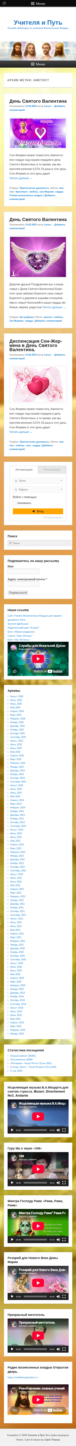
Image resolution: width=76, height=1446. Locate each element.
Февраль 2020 (17, 985)
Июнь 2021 (16, 926)
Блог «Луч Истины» (19, 639)
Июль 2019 (16, 1011)
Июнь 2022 (16, 881)
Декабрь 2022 (17, 859)
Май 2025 (15, 752)
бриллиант (22, 191)
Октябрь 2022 (17, 867)
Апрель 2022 (17, 889)
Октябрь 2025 (17, 733)
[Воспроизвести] (12, 1130)
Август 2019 (16, 1007)
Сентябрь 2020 (18, 959)
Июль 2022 (16, 878)
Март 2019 (15, 1026)
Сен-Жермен (47, 191)
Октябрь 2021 (17, 911)
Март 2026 (15, 715)
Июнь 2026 (16, 703)
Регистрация (52, 469)
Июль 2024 (16, 789)
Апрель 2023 (17, 844)
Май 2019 (15, 1019)
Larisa (47, 106)
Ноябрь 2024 (17, 774)
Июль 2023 (16, 833)
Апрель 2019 (17, 1022)
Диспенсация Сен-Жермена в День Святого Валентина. (35, 345)
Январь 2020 (17, 989)
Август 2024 (16, 785)
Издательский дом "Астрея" (23, 627)
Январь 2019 (17, 1033)
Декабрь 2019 (17, 992)
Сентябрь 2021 (18, 915)
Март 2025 (15, 759)
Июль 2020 (16, 967)
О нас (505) (16, 1070)
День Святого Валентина (38, 101)
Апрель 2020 (17, 978)
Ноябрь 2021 (17, 907)
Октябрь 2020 (17, 955)
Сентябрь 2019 (18, 1004)
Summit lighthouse (18, 623)
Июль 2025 (16, 744)
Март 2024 (15, 804)
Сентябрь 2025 (18, 737)
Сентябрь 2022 (18, 870)
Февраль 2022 (17, 896)
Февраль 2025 (17, 763)
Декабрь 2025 (17, 726)
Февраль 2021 (17, 941)
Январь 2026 (17, 722)
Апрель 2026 (17, 711)
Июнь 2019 (16, 1015)
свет (28, 445)
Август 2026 (16, 696)
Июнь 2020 (16, 970)
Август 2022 (16, 874)
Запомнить (24, 503)
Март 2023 (15, 848)
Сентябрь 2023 (18, 826)
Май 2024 (15, 796)
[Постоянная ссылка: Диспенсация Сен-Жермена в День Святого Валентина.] (38, 404)
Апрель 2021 (17, 933)
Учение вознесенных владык (26, 195)
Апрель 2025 (17, 755)
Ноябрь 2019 (17, 996)
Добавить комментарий (48, 320)
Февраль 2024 (17, 807)
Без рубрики (27, 317)
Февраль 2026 (17, 718)
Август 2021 (16, 918)
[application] (38, 1116)
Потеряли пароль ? (53, 517)
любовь (33, 191)
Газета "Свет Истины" (20, 635)
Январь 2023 (17, 855)
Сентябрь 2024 (18, 781)
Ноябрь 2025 (17, 729)
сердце (59, 191)
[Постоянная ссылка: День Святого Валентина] (38, 150)
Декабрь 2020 (17, 948)
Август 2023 (16, 829)
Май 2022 (15, 885)
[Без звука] (58, 1130)
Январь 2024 (17, 811)
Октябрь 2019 (17, 1000)
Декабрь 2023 (17, 815)
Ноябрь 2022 (17, 863)
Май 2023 (15, 840)
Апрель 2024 (17, 800)
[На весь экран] (64, 1130)
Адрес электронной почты (27, 579)
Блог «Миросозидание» (21, 631)
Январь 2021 (17, 944)
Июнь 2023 (16, 837)
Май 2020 (15, 974)
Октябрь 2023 (17, 822)
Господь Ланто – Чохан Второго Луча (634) (33, 1067)
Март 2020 (15, 981)
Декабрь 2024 (17, 770)
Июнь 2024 (16, 792)
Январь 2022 (17, 900)
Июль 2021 (16, 922)
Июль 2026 (16, 700)
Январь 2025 (17, 767)
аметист (48, 317)
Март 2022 (15, 892)
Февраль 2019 (17, 1030)
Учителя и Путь (38, 22)
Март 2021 (15, 937)
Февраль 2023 (17, 852)
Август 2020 (16, 963)
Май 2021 (15, 930)
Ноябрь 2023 (17, 818)
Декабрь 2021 (17, 904)
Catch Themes (52, 1439)
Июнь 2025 (16, 748)
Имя (10, 566)
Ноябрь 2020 (17, 952)
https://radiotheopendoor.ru (23, 1377)
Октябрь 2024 (17, 778)
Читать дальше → (21, 178)
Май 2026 (15, 707)
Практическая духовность (34, 188)
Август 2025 (16, 740)
